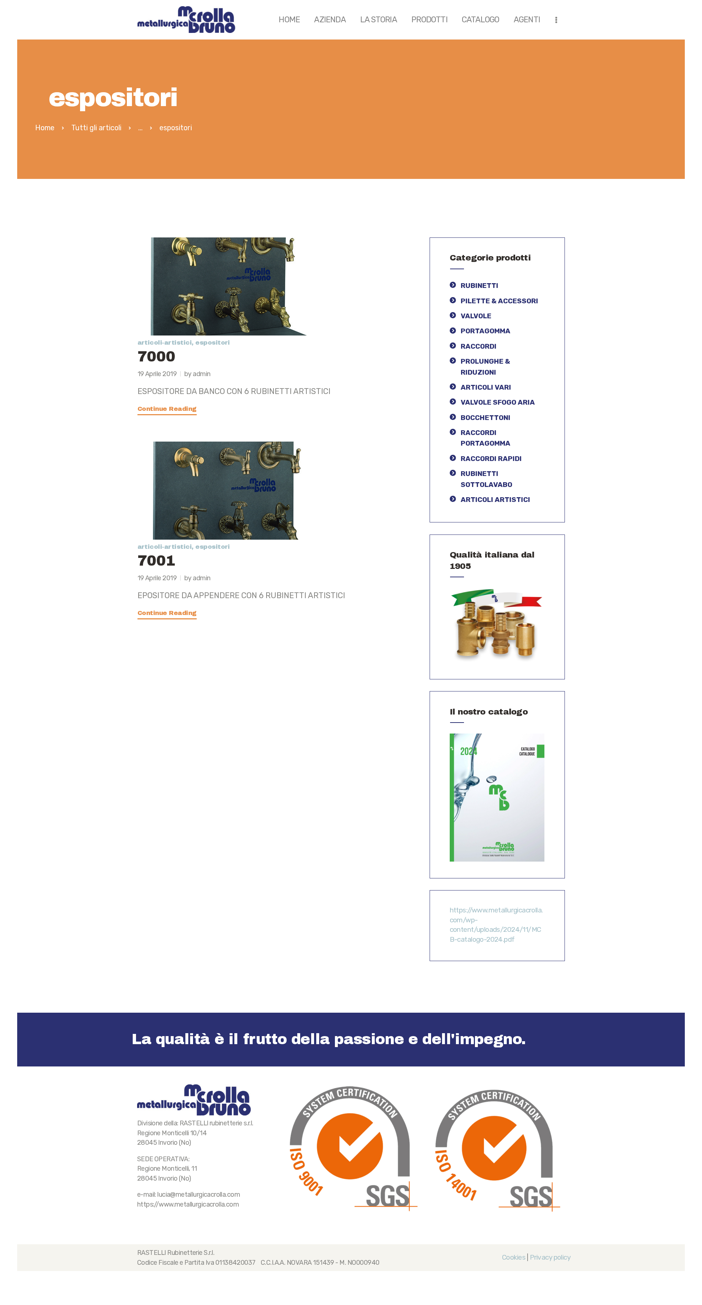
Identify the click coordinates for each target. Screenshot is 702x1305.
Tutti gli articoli (96, 127)
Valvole (476, 316)
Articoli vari (486, 387)
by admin (197, 374)
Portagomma (485, 331)
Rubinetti (479, 285)
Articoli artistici (495, 499)
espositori (212, 342)
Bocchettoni (485, 417)
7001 (156, 561)
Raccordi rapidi (491, 458)
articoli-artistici (164, 342)
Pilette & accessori (499, 301)
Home (44, 127)
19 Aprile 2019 (157, 374)
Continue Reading (167, 409)
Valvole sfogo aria (498, 402)
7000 (156, 356)
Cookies (513, 1257)
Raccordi (479, 346)
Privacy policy (550, 1257)
